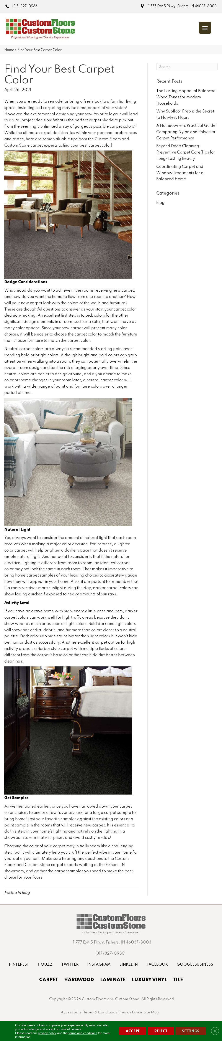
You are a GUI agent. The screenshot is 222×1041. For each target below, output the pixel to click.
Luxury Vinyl (149, 979)
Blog (26, 892)
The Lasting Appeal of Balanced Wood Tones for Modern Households (186, 97)
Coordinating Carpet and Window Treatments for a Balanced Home (180, 173)
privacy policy (47, 1033)
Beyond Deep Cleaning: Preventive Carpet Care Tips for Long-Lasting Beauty (185, 152)
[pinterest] (19, 964)
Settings (190, 1031)
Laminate (113, 979)
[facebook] (157, 964)
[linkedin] (128, 964)
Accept (133, 1031)
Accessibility (71, 1012)
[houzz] (45, 964)
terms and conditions (83, 1033)
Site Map (151, 1012)
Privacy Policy (130, 1012)
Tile (178, 979)
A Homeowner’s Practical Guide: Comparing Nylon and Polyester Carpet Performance (186, 131)
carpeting (52, 107)
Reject (160, 1031)
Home (9, 50)
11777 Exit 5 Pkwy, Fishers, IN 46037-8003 (182, 6)
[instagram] (99, 964)
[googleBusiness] (195, 964)
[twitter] (69, 964)
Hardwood (79, 979)
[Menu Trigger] (205, 28)
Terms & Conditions (100, 1012)
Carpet (48, 979)
